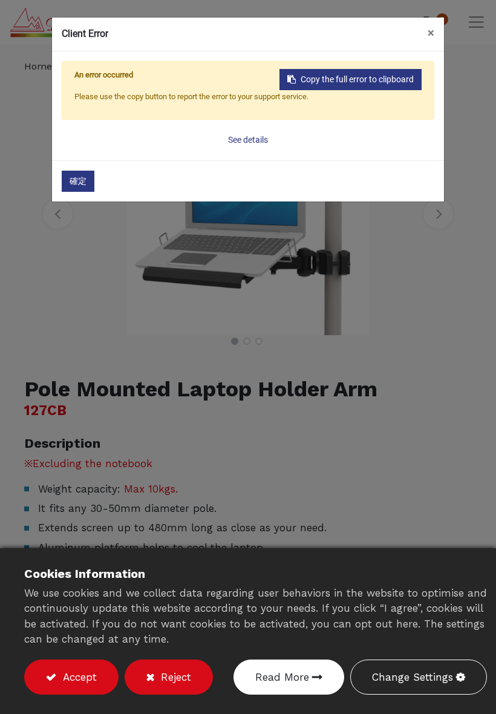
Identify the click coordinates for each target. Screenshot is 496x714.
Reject (174, 677)
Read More (282, 677)
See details (248, 140)
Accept (78, 677)
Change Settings (412, 677)
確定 (78, 181)
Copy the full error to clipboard (357, 79)
